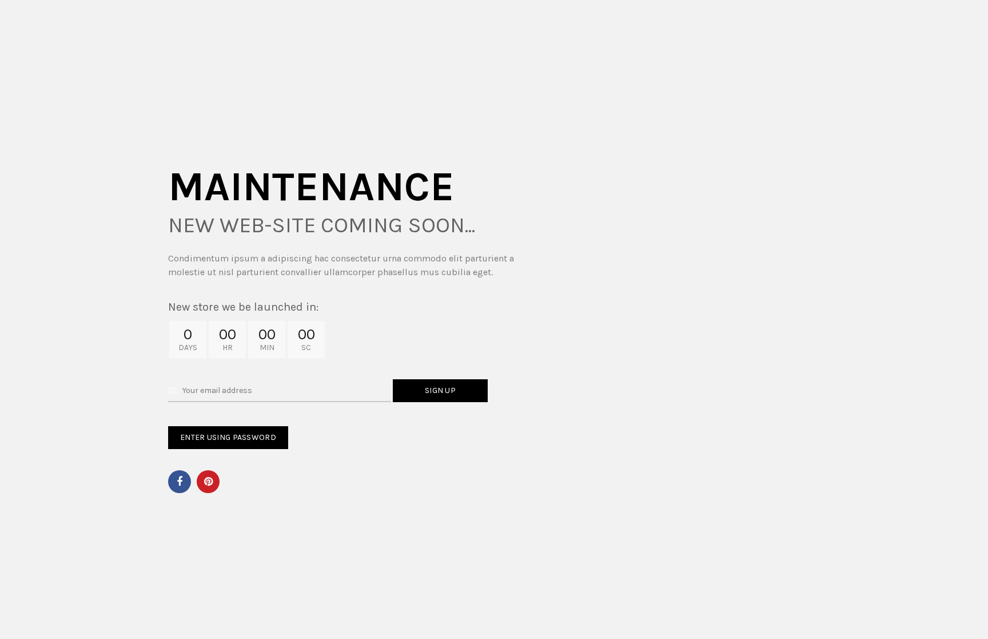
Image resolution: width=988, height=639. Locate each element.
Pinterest (208, 481)
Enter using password (228, 437)
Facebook (179, 481)
